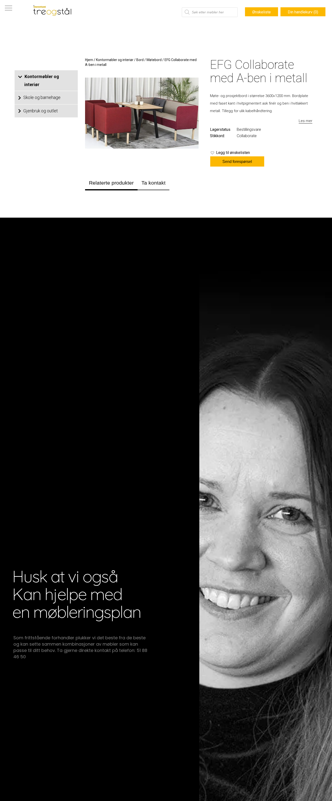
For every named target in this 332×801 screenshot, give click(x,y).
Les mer (305, 121)
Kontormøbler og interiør (41, 80)
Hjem (89, 60)
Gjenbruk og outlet (40, 110)
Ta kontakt (153, 183)
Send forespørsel (237, 162)
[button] (230, 152)
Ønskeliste (261, 12)
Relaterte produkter (111, 183)
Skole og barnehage (42, 97)
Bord (140, 60)
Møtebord (154, 60)
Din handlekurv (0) (303, 12)
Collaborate (247, 136)
